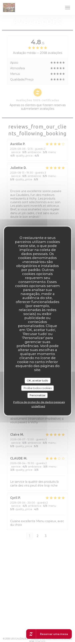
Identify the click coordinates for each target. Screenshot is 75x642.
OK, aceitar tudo (37, 380)
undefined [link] (38, 406)
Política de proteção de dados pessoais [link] (39, 401)
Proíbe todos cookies (38, 387)
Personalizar (38, 395)
